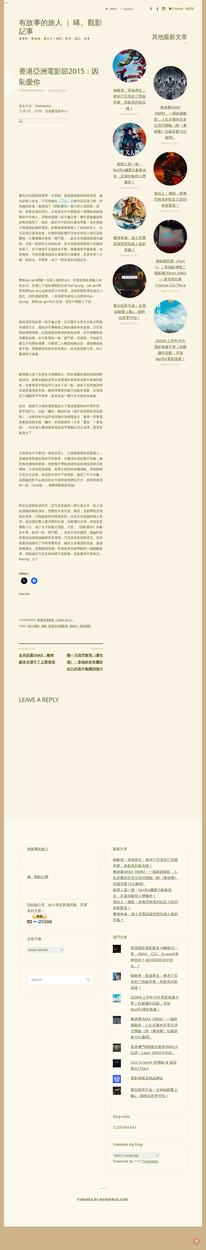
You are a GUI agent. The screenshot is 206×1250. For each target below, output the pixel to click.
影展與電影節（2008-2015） (55, 620)
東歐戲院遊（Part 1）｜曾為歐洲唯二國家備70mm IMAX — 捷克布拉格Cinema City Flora (170, 273)
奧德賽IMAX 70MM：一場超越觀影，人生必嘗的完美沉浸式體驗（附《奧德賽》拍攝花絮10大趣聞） (170, 122)
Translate (150, 1161)
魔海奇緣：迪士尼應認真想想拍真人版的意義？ (129, 243)
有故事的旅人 (37, 848)
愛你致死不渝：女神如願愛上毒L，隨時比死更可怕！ (129, 311)
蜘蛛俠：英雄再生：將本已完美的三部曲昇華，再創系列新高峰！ (129, 99)
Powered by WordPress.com (102, 1199)
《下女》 (64, 201)
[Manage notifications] (196, 1241)
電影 (44, 626)
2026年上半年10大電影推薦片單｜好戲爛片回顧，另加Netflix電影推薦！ (170, 349)
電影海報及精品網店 (147, 1078)
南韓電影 (85, 626)
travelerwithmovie (32, 90)
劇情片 (74, 626)
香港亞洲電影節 (58, 626)
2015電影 (33, 626)
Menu (113, 9)
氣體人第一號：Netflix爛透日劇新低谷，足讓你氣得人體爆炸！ (129, 173)
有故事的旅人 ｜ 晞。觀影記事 (60, 26)
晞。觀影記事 (37, 876)
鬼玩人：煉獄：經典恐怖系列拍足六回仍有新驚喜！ (170, 199)
